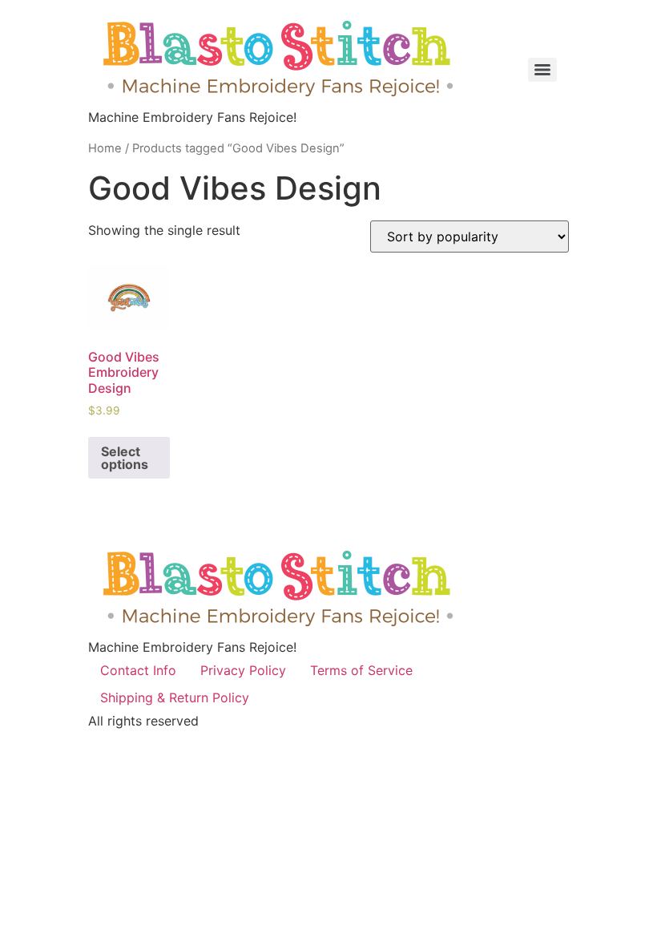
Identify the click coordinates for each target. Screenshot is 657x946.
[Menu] (542, 70)
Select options (124, 457)
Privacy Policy (243, 670)
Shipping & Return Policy (174, 697)
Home (105, 148)
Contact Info (138, 670)
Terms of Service (361, 670)
